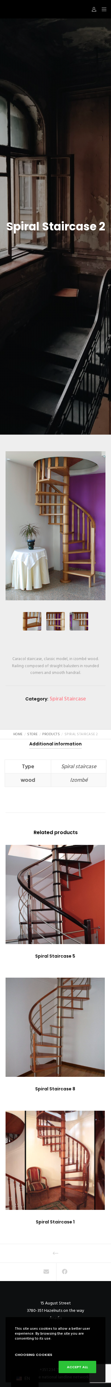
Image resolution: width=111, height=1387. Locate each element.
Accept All (77, 1367)
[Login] (92, 9)
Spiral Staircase (68, 698)
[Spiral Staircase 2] (46, 1272)
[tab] (55, 743)
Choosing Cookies (33, 1354)
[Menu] (102, 9)
